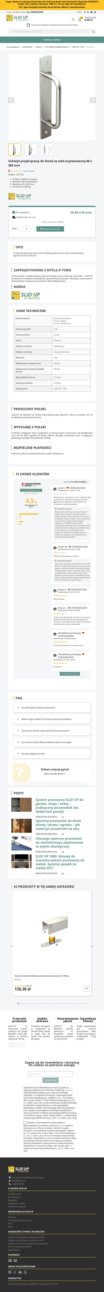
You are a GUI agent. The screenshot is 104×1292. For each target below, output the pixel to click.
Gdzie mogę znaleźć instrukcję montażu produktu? (46, 719)
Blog (79, 12)
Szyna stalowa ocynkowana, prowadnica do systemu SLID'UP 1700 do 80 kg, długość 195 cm (51, 976)
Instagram (22, 1044)
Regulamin (13, 1200)
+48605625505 (36, 12)
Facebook (11, 1044)
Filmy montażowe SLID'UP (20, 1246)
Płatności (12, 1217)
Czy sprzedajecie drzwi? (33, 753)
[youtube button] (91, 12)
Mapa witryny (14, 1250)
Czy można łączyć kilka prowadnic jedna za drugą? (46, 742)
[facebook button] (85, 12)
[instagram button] (88, 12)
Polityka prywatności (17, 1206)
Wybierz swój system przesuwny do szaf (25, 1240)
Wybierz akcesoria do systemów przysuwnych (28, 1243)
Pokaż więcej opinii (70, 674)
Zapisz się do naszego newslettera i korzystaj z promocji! (33, 1283)
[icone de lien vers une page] (10, 1260)
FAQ (10, 1223)
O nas (8, 12)
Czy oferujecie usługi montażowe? (38, 707)
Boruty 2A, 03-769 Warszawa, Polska (27, 1177)
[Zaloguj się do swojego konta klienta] (74, 19)
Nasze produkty (53, 39)
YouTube (16, 1044)
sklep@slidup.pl (18, 1180)
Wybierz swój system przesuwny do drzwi (26, 1237)
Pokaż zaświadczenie (31, 490)
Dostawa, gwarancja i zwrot (20, 1220)
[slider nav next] (92, 946)
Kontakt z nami (19, 12)
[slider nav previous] (11, 946)
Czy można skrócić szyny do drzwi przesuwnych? (45, 730)
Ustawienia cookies (16, 1203)
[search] (92, 31)
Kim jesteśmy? (14, 1197)
